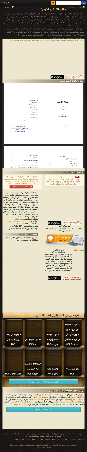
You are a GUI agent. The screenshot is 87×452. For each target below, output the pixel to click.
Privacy (16, 439)
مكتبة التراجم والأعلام (40, 397)
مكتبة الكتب (79, 439)
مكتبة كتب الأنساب (36, 399)
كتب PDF (5, 3)
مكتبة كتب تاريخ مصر (21, 404)
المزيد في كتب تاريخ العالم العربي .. (43, 382)
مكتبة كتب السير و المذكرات (74, 399)
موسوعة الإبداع (41, 447)
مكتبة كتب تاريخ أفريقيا (59, 404)
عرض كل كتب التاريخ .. (43, 409)
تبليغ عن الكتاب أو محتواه (21, 186)
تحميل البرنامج (56, 184)
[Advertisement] (43, 59)
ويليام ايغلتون (19, 219)
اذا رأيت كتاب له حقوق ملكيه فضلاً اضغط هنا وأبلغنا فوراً (30, 445)
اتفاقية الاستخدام (43, 439)
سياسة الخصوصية (58, 439)
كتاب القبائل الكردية (16, 40)
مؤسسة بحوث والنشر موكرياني (18, 221)
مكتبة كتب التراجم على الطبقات (70, 402)
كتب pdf (25, 439)
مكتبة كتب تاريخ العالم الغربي (20, 402)
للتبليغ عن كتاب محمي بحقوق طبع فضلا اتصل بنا (43, 436)
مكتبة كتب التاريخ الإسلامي (49, 394)
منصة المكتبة (70, 439)
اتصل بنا (31, 439)
